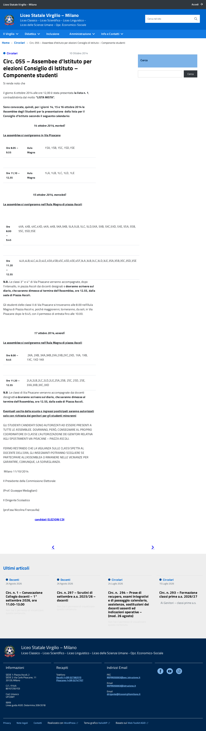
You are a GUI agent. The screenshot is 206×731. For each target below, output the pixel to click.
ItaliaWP (102, 723)
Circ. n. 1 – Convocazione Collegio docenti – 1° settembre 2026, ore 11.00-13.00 (24, 598)
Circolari (19, 42)
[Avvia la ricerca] (196, 19)
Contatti (38, 723)
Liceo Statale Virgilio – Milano (53, 20)
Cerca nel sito (154, 18)
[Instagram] (179, 672)
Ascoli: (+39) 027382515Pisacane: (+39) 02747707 (69, 679)
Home (5, 42)
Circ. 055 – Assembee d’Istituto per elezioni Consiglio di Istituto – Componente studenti (47, 68)
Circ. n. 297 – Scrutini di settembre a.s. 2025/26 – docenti (76, 596)
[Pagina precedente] (53, 548)
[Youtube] (170, 672)
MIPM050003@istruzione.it (121, 686)
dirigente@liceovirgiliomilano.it (123, 694)
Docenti (14, 580)
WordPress (69, 723)
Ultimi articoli (16, 568)
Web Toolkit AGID (137, 723)
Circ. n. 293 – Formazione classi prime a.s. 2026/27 (178, 594)
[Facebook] (160, 672)
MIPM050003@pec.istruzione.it (123, 677)
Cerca (144, 60)
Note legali (22, 723)
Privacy (7, 723)
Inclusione (52, 34)
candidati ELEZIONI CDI (49, 519)
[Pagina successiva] (152, 548)
